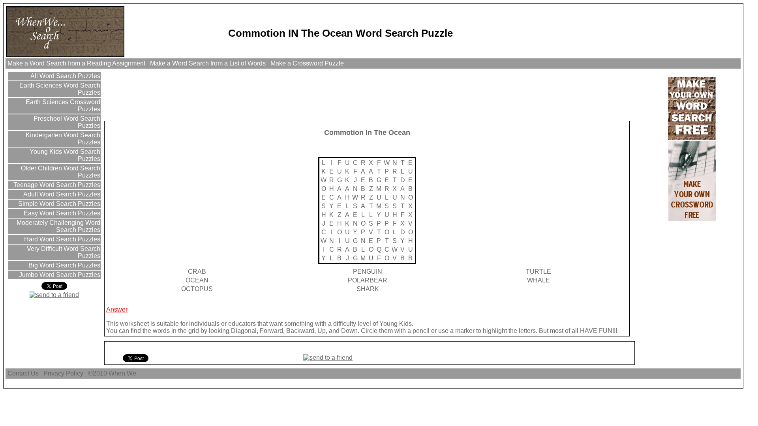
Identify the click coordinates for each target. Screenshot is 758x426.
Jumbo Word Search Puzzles (58, 274)
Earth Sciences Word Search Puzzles (59, 89)
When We (123, 373)
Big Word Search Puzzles (63, 265)
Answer (117, 309)
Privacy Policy (63, 373)
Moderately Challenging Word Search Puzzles (57, 226)
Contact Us (23, 373)
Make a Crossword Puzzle (307, 63)
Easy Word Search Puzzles (61, 213)
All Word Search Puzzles (64, 76)
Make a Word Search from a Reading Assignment (76, 63)
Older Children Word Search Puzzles (59, 172)
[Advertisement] (249, 94)
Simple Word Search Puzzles (58, 203)
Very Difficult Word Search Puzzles (62, 252)
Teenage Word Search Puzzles (56, 184)
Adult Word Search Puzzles (61, 194)
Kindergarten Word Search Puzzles (62, 139)
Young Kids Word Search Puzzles (64, 155)
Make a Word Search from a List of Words (207, 63)
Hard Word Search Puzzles (61, 239)
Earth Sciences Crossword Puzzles (62, 105)
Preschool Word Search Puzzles (66, 122)
